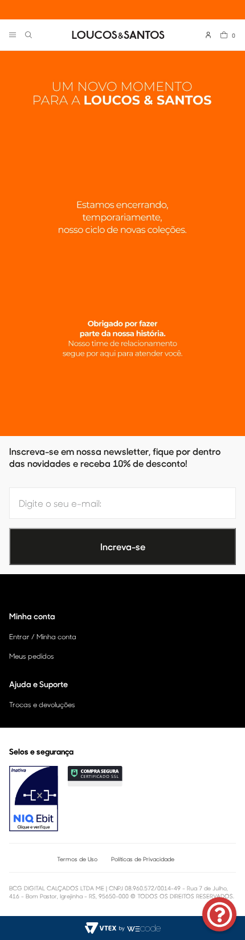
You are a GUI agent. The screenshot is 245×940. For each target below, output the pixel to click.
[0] (223, 34)
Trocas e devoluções (42, 704)
